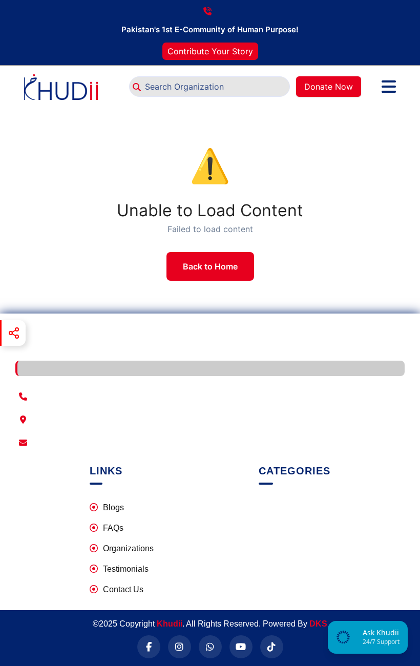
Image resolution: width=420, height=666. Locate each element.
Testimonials (126, 569)
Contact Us (123, 589)
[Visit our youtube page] (241, 646)
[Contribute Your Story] (371, 86)
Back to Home (210, 266)
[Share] (13, 333)
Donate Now (328, 86)
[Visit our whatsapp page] (210, 646)
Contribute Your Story (210, 51)
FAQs (113, 528)
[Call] (210, 396)
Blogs (113, 507)
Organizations (128, 548)
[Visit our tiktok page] (271, 646)
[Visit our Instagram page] (179, 646)
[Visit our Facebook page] (148, 646)
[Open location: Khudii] (210, 419)
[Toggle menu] (389, 86)
